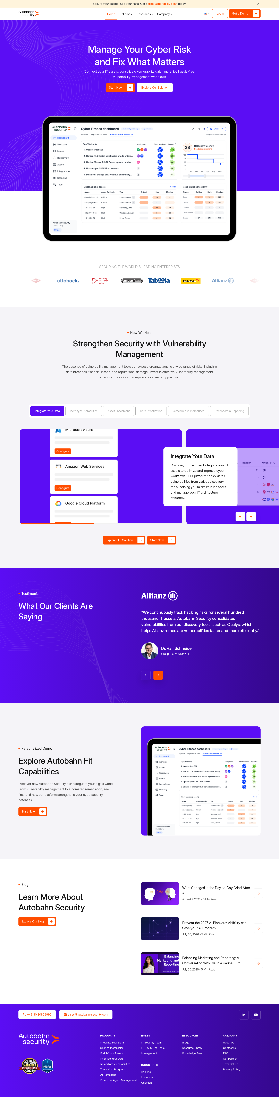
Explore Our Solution (154, 87)
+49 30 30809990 (38, 1014)
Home (111, 14)
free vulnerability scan (162, 4)
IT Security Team (151, 1042)
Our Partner (230, 1058)
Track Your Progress (112, 1069)
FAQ (225, 1053)
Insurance (147, 1077)
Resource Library (192, 1047)
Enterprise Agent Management (118, 1080)
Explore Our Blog (32, 921)
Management (149, 1053)
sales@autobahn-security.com (87, 1014)
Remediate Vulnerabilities (115, 1064)
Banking (146, 1071)
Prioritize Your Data (112, 1058)
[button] (258, 4)
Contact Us (230, 1047)
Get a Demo (240, 13)
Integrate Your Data (112, 1042)
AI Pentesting (108, 1074)
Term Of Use (230, 1064)
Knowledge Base (192, 1053)
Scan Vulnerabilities (112, 1047)
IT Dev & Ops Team (153, 1047)
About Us (228, 1042)
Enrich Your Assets (111, 1053)
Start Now (115, 87)
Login (220, 13)
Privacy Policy (231, 1069)
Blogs (185, 1042)
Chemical (146, 1082)
